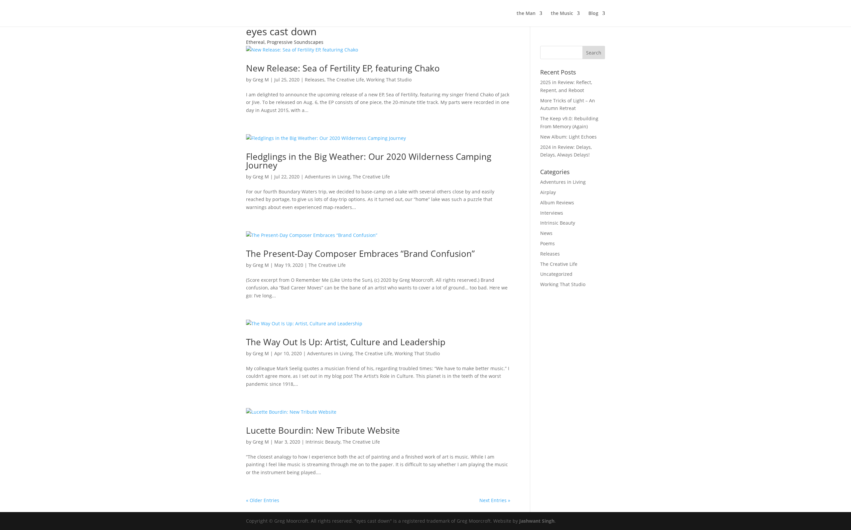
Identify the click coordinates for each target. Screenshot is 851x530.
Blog (593, 13)
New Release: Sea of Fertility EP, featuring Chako (343, 68)
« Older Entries (262, 500)
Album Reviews (557, 202)
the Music (562, 13)
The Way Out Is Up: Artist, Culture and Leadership (345, 342)
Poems (547, 243)
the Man (526, 13)
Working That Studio (389, 79)
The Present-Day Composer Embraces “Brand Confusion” (360, 254)
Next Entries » (494, 500)
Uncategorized (556, 274)
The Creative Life (345, 79)
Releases (314, 79)
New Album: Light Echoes (568, 137)
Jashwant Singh (536, 521)
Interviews (551, 213)
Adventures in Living (327, 176)
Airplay (548, 192)
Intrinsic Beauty (322, 442)
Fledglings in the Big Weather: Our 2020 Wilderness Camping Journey (368, 161)
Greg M (261, 79)
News (546, 233)
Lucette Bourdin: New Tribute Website (323, 430)
